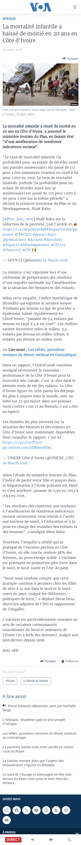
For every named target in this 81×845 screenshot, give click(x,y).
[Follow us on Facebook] (17, 810)
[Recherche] (69, 839)
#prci (51, 234)
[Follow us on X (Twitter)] (26, 810)
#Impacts (11, 245)
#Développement (35, 245)
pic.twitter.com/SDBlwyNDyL (27, 447)
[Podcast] (66, 810)
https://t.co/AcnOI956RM (24, 229)
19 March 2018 (55, 260)
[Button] (70, 58)
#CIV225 (58, 245)
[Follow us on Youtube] (36, 810)
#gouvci (39, 234)
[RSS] (56, 810)
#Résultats (53, 239)
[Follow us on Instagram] (46, 810)
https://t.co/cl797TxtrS (22, 442)
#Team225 (12, 250)
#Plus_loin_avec (18, 219)
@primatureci (14, 239)
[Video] (51, 839)
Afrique (9, 19)
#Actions (35, 239)
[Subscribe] (7, 820)
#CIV (26, 250)
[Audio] (33, 839)
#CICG (26, 234)
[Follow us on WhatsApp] (7, 810)
